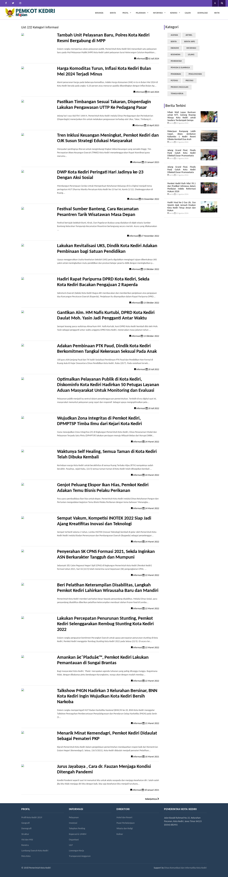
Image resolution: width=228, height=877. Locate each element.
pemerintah (176, 61)
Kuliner (120, 834)
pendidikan (176, 74)
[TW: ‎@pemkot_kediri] (13, 3)
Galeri (188, 13)
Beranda (99, 13)
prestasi (189, 81)
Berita (113, 13)
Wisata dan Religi (125, 828)
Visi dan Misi (27, 840)
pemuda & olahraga (180, 68)
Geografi (25, 823)
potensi (174, 81)
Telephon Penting (77, 828)
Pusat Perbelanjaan (126, 823)
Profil (125, 13)
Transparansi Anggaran (79, 856)
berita (174, 42)
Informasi (158, 13)
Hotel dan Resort (124, 817)
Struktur (25, 834)
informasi (191, 48)
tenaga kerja (177, 94)
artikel (189, 35)
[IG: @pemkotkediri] (20, 3)
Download (202, 13)
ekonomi (175, 48)
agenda (174, 35)
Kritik (216, 13)
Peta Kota (26, 856)
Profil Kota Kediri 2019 (31, 817)
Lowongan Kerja (76, 851)
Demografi (26, 828)
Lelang (191, 55)
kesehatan (175, 55)
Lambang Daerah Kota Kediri (34, 851)
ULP (71, 845)
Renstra (25, 845)
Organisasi (74, 840)
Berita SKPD (189, 42)
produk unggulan (179, 87)
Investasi (73, 823)
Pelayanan (141, 13)
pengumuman (195, 74)
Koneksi (173, 13)
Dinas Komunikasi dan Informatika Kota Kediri (185, 868)
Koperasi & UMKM (77, 834)
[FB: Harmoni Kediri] (6, 3)
